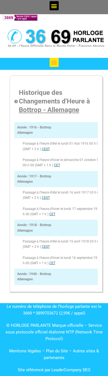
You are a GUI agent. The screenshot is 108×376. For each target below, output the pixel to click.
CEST (46, 149)
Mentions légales (25, 350)
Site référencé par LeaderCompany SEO (54, 369)
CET (57, 165)
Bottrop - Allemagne (49, 110)
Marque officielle (67, 325)
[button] (54, 5)
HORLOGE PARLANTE (31, 325)
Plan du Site (57, 350)
